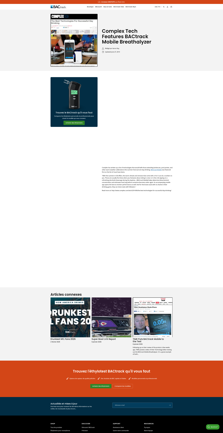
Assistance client (118, 427)
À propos (147, 427)
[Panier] (171, 7)
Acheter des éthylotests (74, 123)
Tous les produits (56, 427)
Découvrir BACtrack (88, 427)
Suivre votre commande (121, 431)
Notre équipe (148, 431)
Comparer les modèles (123, 386)
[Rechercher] (164, 7)
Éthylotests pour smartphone (60, 431)
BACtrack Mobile (156, 170)
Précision (85, 431)
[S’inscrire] (170, 405)
